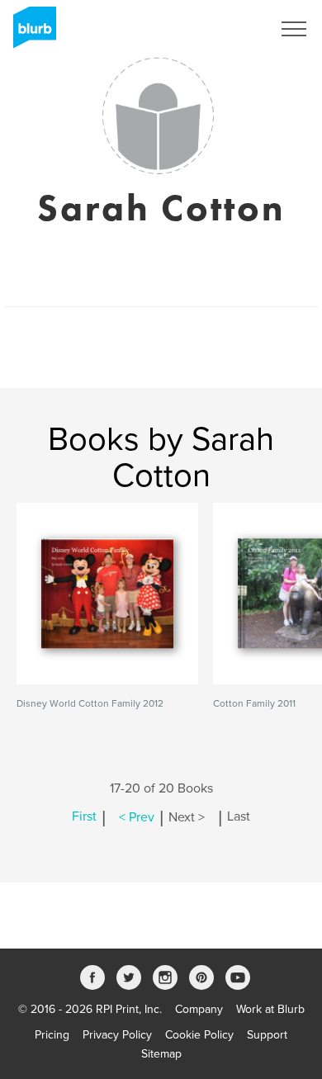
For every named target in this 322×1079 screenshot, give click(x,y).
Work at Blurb (270, 1009)
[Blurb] (29, 33)
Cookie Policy (199, 1035)
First (84, 817)
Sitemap (161, 1054)
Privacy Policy (117, 1035)
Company (199, 1009)
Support (267, 1035)
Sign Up (229, 28)
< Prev (136, 817)
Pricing (52, 1035)
